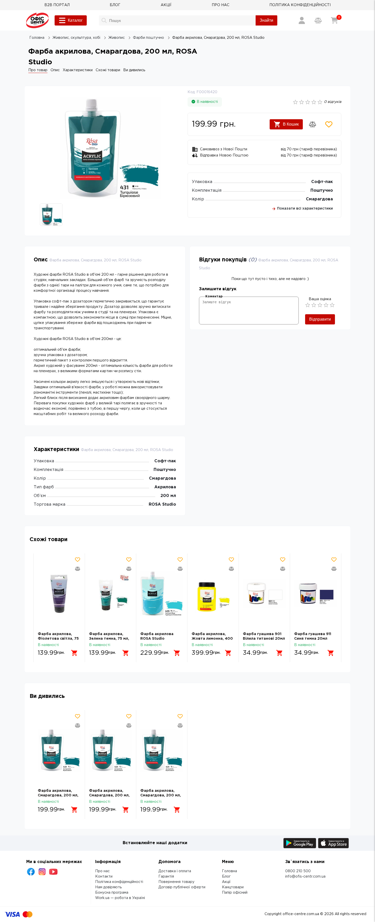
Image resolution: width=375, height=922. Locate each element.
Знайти (266, 20)
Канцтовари (233, 887)
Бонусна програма (111, 892)
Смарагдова (319, 199)
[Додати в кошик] (74, 653)
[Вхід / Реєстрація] (302, 20)
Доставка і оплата (174, 871)
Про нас (102, 871)
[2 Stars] (314, 305)
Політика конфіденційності (119, 881)
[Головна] (37, 20)
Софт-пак (322, 182)
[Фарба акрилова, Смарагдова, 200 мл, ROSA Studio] (59, 750)
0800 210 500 (298, 871)
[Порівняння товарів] (318, 20)
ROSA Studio (162, 504)
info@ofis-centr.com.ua (305, 876)
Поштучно (321, 190)
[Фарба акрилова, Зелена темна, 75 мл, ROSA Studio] (110, 593)
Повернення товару (176, 881)
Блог (226, 876)
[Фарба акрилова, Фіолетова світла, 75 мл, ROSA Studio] (59, 593)
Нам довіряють (108, 887)
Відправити (320, 319)
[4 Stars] (326, 305)
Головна (229, 871)
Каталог (75, 20)
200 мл (168, 496)
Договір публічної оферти (181, 887)
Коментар (213, 296)
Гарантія (166, 876)
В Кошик (291, 124)
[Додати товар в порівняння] (312, 124)
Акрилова (165, 487)
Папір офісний (234, 892)
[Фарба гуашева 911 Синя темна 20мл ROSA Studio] (315, 593)
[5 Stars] (332, 305)
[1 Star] (308, 305)
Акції (226, 881)
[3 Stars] (320, 305)
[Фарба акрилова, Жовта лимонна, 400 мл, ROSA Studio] (213, 593)
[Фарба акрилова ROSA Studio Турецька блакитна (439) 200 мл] (161, 593)
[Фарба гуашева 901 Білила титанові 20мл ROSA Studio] (264, 593)
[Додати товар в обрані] (329, 124)
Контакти (103, 876)
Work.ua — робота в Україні (120, 898)
